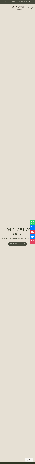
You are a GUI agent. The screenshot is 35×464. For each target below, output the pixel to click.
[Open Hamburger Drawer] (2, 8)
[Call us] (32, 227)
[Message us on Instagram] (32, 241)
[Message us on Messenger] (32, 236)
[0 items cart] (32, 8)
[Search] (28, 8)
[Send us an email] (32, 232)
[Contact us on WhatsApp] (32, 222)
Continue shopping (17, 244)
